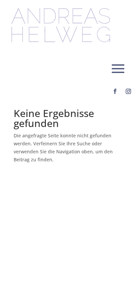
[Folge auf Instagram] (128, 91)
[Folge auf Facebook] (115, 91)
